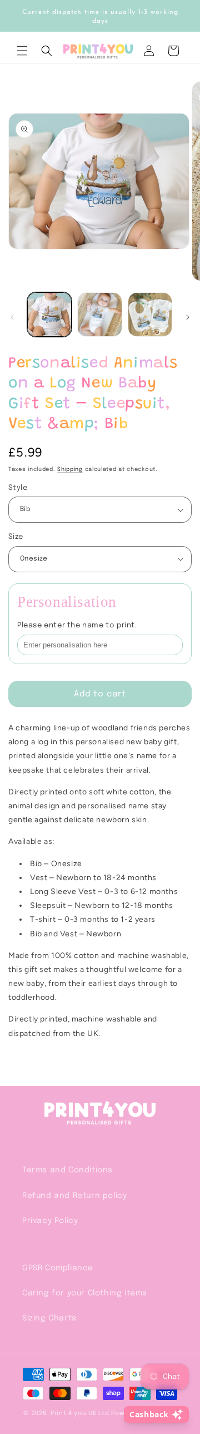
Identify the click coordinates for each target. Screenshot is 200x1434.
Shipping (70, 469)
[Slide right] (188, 317)
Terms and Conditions (67, 1170)
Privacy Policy (50, 1221)
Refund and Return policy (74, 1196)
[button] (22, 50)
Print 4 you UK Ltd (80, 1413)
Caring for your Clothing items (84, 1293)
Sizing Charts (49, 1318)
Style (17, 488)
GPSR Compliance (57, 1268)
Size (15, 537)
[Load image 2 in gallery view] (99, 314)
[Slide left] (12, 317)
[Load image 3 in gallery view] (150, 314)
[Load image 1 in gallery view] (49, 314)
